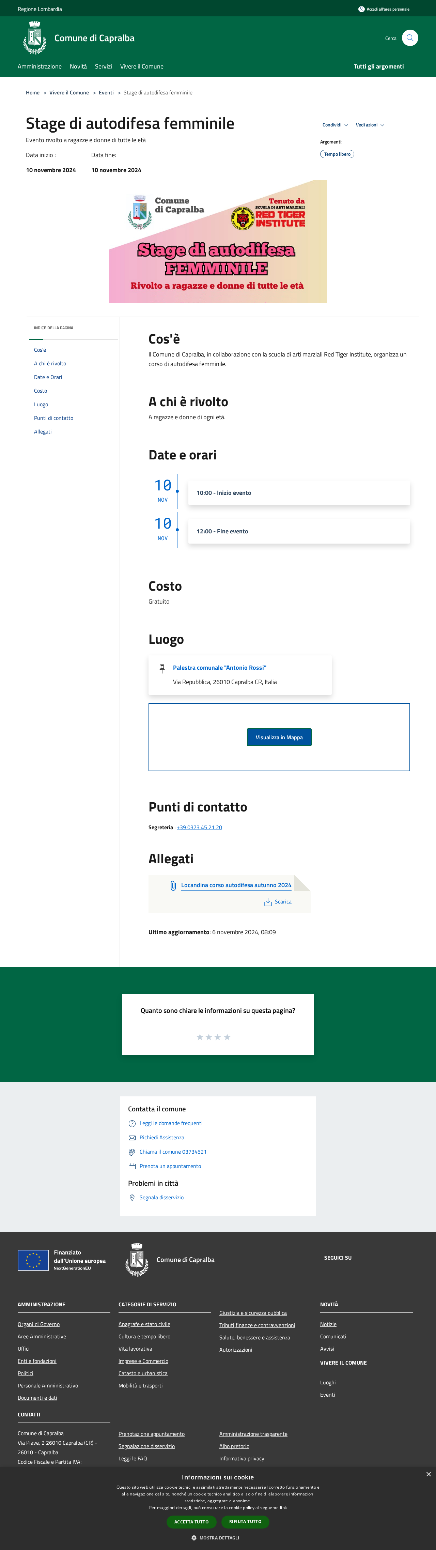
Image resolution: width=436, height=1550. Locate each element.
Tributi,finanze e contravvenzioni (257, 1325)
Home (33, 92)
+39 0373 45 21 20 (199, 827)
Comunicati (333, 1336)
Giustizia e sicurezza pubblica (253, 1313)
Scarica (283, 901)
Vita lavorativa (135, 1348)
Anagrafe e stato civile (144, 1324)
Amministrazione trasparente (253, 1434)
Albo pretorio (234, 1446)
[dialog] (218, 1508)
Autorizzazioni (235, 1350)
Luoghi (328, 1382)
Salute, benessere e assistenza (254, 1337)
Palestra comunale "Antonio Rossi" (219, 667)
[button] (218, 1538)
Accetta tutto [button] (191, 1522)
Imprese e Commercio (143, 1361)
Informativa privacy (241, 1458)
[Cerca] (410, 38)
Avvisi (327, 1348)
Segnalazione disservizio (147, 1446)
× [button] (428, 1474)
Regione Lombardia (40, 9)
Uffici (24, 1348)
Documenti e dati (37, 1398)
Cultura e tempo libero (144, 1336)
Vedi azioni (367, 124)
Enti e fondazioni (37, 1361)
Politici (25, 1373)
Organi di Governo (39, 1324)
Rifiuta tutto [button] (245, 1521)
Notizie (328, 1324)
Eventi (106, 92)
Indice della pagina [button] (53, 327)
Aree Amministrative (42, 1336)
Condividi (332, 124)
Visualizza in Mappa (279, 737)
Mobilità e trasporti (141, 1385)
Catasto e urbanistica (143, 1373)
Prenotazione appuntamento (152, 1434)
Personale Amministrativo (48, 1385)
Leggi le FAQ (133, 1458)
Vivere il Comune (69, 92)
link (283, 1507)
